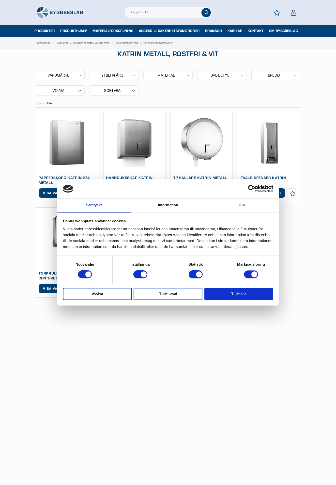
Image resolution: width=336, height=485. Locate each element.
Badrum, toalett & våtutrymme (91, 43)
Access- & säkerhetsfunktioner (169, 31)
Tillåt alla (238, 294)
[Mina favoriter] (277, 13)
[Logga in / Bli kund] (293, 13)
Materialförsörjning (112, 31)
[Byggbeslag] (59, 12)
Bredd (274, 75)
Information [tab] (168, 205)
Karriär (235, 31)
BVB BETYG (220, 75)
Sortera (112, 91)
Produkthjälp (73, 31)
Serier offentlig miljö (126, 43)
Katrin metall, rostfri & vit (157, 43)
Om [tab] (242, 205)
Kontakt (255, 31)
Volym (58, 91)
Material (166, 75)
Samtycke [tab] (94, 205)
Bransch (213, 31)
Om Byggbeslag (283, 31)
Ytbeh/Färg (112, 75)
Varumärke (58, 75)
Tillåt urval (168, 294)
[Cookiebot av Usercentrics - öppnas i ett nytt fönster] (251, 189)
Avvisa (97, 294)
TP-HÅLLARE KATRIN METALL (200, 177)
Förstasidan (43, 43)
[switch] (140, 274)
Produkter (44, 31)
